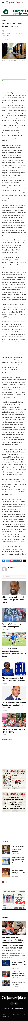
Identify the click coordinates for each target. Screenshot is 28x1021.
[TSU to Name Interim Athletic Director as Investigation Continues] (14, 693)
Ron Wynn (9, 31)
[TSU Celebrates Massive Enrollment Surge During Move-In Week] (6, 983)
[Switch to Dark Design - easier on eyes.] (23, 2)
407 (14, 882)
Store (4, 1011)
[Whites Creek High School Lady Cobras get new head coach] (14, 588)
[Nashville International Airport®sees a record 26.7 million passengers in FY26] (6, 861)
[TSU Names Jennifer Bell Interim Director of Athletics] (14, 669)
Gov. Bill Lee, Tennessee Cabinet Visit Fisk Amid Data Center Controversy (18, 973)
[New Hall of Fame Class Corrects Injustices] (14, 51)
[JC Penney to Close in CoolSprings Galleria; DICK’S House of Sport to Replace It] (6, 872)
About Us (6, 1008)
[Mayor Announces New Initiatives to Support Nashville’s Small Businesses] (6, 849)
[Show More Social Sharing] (10, 39)
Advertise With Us (13, 1011)
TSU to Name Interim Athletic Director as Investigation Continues (14, 705)
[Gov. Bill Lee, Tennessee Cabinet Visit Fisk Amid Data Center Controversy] (6, 974)
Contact (22, 1011)
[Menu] (3, 2)
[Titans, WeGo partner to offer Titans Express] (14, 615)
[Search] (25, 2)
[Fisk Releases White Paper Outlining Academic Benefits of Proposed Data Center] (6, 963)
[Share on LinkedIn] (8, 39)
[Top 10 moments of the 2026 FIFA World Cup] (14, 720)
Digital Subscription (17, 1008)
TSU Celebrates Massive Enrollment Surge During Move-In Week (18, 982)
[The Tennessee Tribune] (13, 2)
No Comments (19, 33)
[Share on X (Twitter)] (5, 39)
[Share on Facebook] (3, 39)
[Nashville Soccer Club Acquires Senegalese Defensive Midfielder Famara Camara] (14, 639)
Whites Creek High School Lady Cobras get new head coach (13, 599)
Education (4, 934)
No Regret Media (5, 1016)
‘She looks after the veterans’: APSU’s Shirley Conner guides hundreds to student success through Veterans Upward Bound (13, 943)
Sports (4, 20)
